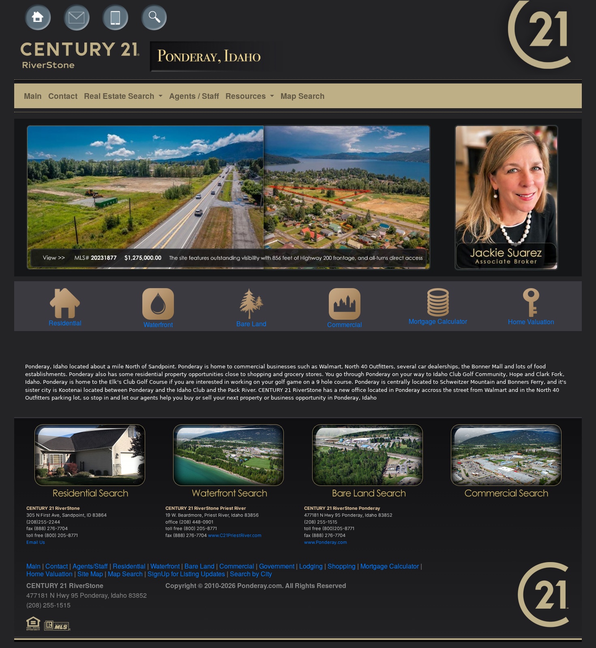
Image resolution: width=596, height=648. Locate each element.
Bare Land (199, 566)
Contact (62, 95)
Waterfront (165, 566)
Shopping (342, 566)
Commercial (236, 566)
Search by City (251, 573)
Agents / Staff (194, 95)
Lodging (311, 566)
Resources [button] (246, 95)
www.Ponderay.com (325, 542)
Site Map (90, 573)
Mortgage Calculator (389, 566)
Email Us (35, 542)
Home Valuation (49, 573)
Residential (129, 566)
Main (33, 95)
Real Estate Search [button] (120, 95)
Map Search (303, 95)
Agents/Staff (90, 566)
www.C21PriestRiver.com (235, 535)
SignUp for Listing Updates (186, 573)
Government (276, 566)
